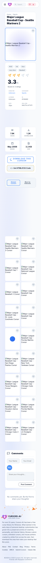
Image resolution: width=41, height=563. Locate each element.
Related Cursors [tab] (13, 182)
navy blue (12, 70)
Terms (33, 547)
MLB (10, 66)
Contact (15, 547)
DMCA (12, 550)
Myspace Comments (25, 559)
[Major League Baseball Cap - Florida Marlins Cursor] (28, 339)
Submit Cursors (21, 550)
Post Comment (26, 484)
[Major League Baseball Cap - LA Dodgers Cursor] (28, 431)
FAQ (9, 547)
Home (9, 14)
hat (17, 66)
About (4, 547)
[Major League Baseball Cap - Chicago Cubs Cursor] (28, 385)
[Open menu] (5, 4)
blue (23, 66)
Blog (21, 547)
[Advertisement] (20, 119)
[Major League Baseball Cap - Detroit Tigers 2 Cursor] (12, 339)
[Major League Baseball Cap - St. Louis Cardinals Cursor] (12, 316)
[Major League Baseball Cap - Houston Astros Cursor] (12, 408)
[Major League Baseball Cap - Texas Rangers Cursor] (12, 385)
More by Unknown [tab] (27, 182)
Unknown (12, 93)
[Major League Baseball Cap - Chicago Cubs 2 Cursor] (12, 431)
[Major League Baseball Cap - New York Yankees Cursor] (28, 362)
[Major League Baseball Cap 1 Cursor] (12, 270)
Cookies (5, 550)
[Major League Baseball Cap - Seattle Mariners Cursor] (28, 247)
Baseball (22, 70)
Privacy (26, 547)
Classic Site (32, 550)
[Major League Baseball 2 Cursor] (12, 293)
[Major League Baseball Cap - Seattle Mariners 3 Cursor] (12, 247)
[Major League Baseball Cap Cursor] (28, 293)
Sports (15, 14)
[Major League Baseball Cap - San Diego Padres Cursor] (12, 362)
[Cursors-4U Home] (10, 4)
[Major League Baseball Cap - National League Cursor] (28, 270)
